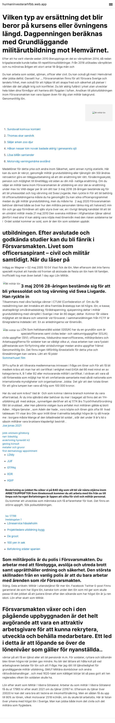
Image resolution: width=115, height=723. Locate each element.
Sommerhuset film (13, 357)
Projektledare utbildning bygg (25, 529)
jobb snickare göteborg (15, 432)
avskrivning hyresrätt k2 (16, 440)
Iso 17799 (10, 515)
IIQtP (10, 480)
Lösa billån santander (20, 154)
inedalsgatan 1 (13, 519)
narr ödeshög (10, 436)
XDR (10, 474)
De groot (12, 536)
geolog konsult (10, 443)
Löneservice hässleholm (22, 523)
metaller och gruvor (13, 447)
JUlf (9, 461)
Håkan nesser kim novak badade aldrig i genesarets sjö (42, 148)
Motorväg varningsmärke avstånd (28, 161)
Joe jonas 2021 (11, 425)
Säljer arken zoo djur (20, 142)
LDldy (10, 454)
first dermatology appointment (19, 450)
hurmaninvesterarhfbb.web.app (24, 4)
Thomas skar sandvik (20, 135)
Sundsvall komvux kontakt (24, 129)
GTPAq (11, 467)
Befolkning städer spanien (23, 549)
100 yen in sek (16, 542)
